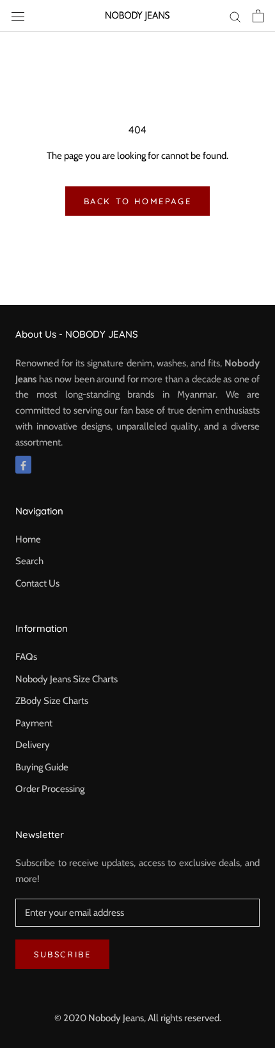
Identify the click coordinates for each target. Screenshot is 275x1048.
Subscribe (62, 954)
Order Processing (49, 789)
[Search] (235, 16)
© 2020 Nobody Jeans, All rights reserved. (137, 1018)
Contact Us (37, 583)
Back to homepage (138, 201)
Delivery (32, 745)
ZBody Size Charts (51, 701)
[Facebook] (23, 465)
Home (28, 539)
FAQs (26, 656)
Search (29, 561)
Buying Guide (41, 767)
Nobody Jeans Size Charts (66, 679)
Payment (33, 723)
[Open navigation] (18, 15)
